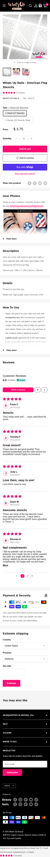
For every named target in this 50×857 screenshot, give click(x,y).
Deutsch (28, 835)
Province (7, 653)
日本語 (41, 835)
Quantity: (7, 138)
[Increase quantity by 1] (31, 139)
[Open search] (30, 5)
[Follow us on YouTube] (31, 800)
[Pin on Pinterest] (35, 183)
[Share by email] (45, 183)
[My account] (35, 5)
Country (7, 639)
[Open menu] (4, 6)
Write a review (18, 390)
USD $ (7, 786)
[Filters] (38, 389)
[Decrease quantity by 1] (16, 139)
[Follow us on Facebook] (15, 800)
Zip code (7, 666)
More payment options (25, 173)
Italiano (35, 835)
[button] (9, 92)
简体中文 (6, 835)
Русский (10, 838)
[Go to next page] (33, 576)
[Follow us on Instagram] (20, 800)
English (14, 835)
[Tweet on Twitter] (40, 183)
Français (20, 835)
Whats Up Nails (11, 98)
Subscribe (12, 772)
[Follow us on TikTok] (36, 800)
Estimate (11, 683)
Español (17, 838)
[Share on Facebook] (29, 183)
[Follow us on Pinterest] (26, 800)
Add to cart (25, 149)
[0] (45, 5)
